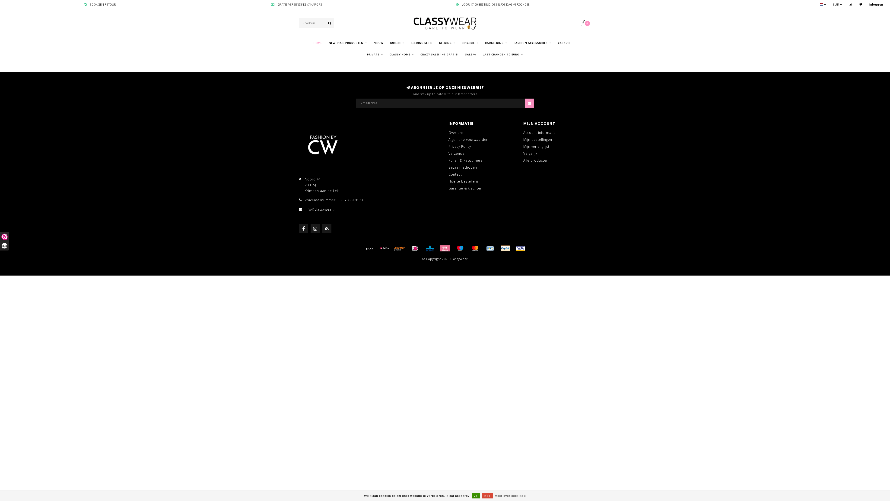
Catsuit (564, 43)
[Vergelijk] (850, 4)
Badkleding (494, 43)
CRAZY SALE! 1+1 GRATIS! (439, 54)
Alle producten (535, 160)
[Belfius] (385, 248)
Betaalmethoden (462, 167)
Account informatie (539, 132)
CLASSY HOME (400, 54)
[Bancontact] (490, 248)
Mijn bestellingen (537, 139)
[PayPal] (505, 248)
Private (373, 54)
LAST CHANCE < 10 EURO (501, 54)
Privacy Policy (459, 146)
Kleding (445, 43)
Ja (476, 496)
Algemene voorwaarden (468, 139)
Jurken (395, 43)
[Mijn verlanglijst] (860, 4)
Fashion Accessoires (531, 43)
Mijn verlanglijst (536, 146)
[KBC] (430, 248)
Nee (487, 496)
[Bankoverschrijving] (369, 248)
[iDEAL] (415, 248)
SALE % (470, 54)
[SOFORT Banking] (400, 248)
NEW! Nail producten (346, 43)
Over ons (456, 132)
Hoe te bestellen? (463, 181)
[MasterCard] (475, 248)
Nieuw (378, 43)
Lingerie (468, 43)
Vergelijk (530, 153)
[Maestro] (460, 248)
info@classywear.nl (321, 209)
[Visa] (520, 248)
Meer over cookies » (510, 496)
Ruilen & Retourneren (466, 160)
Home (318, 43)
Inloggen (876, 4)
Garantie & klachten (465, 188)
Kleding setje (421, 43)
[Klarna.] (445, 248)
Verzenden (457, 153)
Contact (455, 174)
